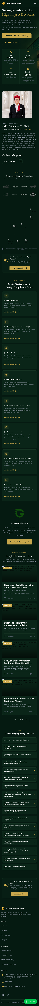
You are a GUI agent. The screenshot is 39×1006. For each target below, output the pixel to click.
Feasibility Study (7, 955)
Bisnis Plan (8, 568)
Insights (4, 940)
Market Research (7, 950)
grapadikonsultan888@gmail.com (15, 986)
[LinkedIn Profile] (20, 161)
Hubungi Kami (19, 894)
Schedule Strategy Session (17, 36)
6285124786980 (9, 982)
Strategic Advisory (7, 960)
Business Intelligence (8, 964)
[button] (19, 740)
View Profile (9, 161)
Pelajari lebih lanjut (12, 312)
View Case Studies (12, 42)
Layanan (4, 930)
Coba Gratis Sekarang (19, 542)
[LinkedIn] (3, 995)
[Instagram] (8, 995)
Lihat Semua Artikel (19, 720)
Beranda (4, 926)
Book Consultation (20, 268)
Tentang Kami (6, 935)
